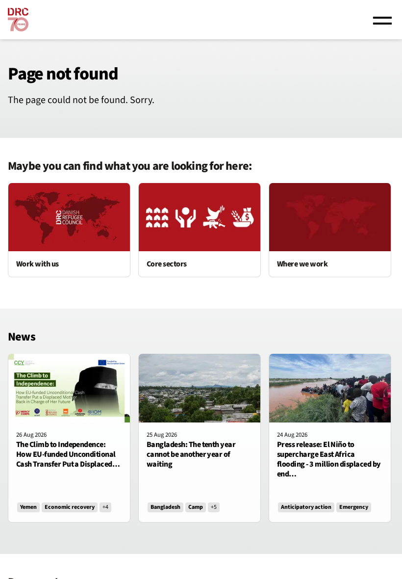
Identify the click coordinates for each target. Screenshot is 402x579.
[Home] (18, 19)
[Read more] (69, 230)
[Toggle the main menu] (382, 19)
